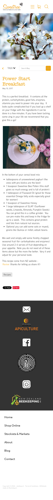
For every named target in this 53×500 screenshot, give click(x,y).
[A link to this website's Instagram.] (11, 468)
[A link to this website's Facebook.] (6, 468)
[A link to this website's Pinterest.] (16, 468)
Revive (6, 264)
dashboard (20, 486)
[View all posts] (3, 68)
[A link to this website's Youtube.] (22, 468)
